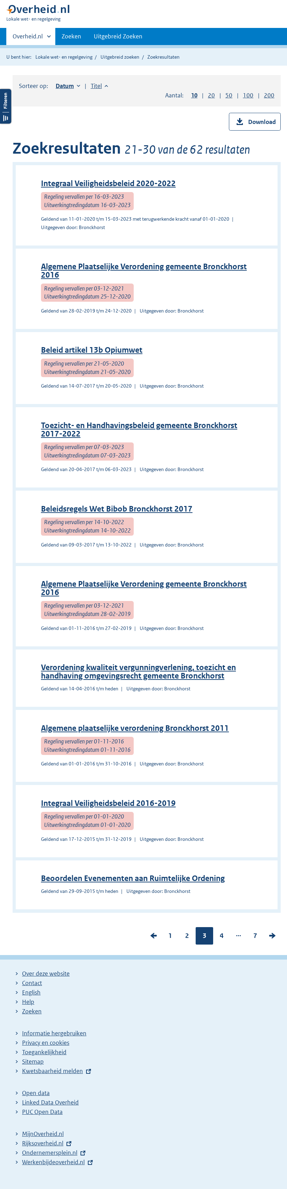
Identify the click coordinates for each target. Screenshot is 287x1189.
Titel (99, 86)
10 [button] (194, 95)
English (31, 992)
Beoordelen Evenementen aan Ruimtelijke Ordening (133, 878)
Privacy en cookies (45, 1043)
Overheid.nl (28, 38)
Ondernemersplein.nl (49, 1153)
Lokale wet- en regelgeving (63, 57)
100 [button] (248, 95)
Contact (32, 983)
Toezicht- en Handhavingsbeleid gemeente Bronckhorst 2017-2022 (139, 430)
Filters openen (5, 106)
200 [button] (269, 95)
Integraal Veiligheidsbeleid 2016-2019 (108, 803)
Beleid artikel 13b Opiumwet (91, 350)
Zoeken (71, 36)
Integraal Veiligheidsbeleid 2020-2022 (108, 183)
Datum (68, 86)
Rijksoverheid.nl (42, 1143)
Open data (36, 1093)
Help (28, 1002)
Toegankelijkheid (44, 1052)
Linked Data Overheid (50, 1102)
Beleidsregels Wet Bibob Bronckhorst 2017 (116, 509)
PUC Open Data (42, 1112)
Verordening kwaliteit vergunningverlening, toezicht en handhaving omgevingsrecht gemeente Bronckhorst (138, 672)
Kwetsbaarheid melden (52, 1071)
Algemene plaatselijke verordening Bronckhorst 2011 (135, 728)
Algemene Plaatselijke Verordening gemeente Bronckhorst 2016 (144, 271)
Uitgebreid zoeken (119, 57)
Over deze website (46, 973)
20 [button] (211, 95)
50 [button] (228, 95)
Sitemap (33, 1061)
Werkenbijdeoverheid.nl (53, 1162)
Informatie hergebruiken (54, 1033)
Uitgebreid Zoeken (118, 36)
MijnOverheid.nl (43, 1134)
